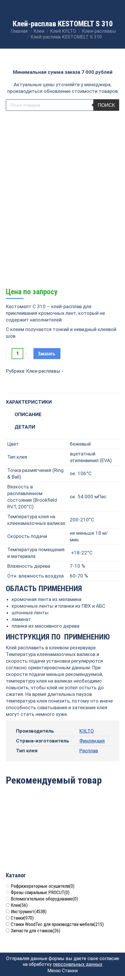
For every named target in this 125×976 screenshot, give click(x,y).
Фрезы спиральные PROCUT (40, 892)
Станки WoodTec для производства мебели (57, 924)
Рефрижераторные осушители (42, 886)
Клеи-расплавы (43, 371)
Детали (25, 427)
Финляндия (92, 741)
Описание (28, 414)
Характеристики (29, 402)
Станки (22, 918)
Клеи (19, 905)
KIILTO (86, 731)
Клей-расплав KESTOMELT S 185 (33, 837)
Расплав (88, 750)
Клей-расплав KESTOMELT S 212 (92, 837)
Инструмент (29, 911)
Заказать (46, 353)
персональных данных (77, 964)
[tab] (62, 399)
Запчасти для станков (35, 930)
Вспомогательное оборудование (44, 899)
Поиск (106, 105)
